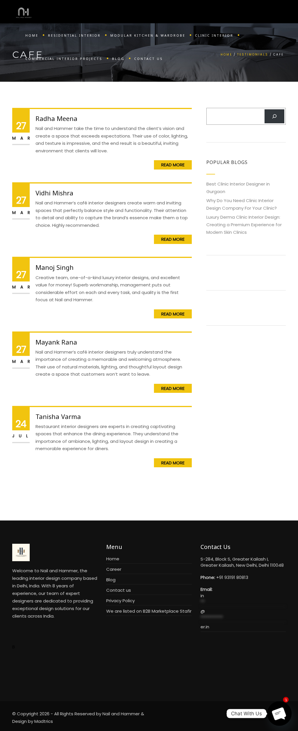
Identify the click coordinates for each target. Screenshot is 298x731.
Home (31, 35)
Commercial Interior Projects (63, 58)
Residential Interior (74, 35)
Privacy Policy (120, 601)
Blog (118, 58)
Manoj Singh (55, 267)
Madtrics (43, 721)
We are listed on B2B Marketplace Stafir (148, 611)
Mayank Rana (56, 342)
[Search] (274, 116)
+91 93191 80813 (232, 577)
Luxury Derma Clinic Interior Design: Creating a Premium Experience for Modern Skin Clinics (244, 224)
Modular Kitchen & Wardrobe (147, 35)
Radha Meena (56, 118)
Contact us (118, 590)
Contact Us (148, 58)
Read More (173, 165)
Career (113, 569)
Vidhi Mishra (54, 192)
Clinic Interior (214, 35)
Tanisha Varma (58, 416)
